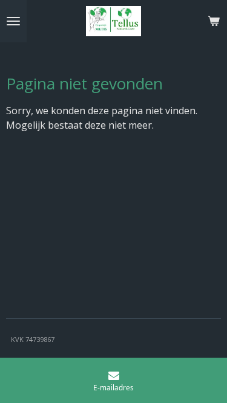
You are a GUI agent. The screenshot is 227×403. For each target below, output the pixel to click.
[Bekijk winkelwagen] (213, 21)
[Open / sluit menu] (13, 21)
